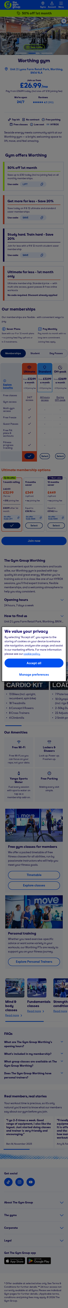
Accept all (34, 663)
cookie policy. (32, 653)
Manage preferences (34, 674)
